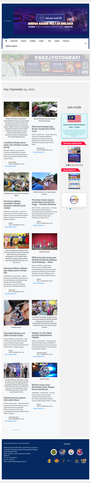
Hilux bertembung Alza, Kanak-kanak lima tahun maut (43, 128)
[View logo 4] (72, 207)
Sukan (56, 41)
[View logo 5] (74, 207)
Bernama (11, 223)
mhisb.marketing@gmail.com (17, 461)
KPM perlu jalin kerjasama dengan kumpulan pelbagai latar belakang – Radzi (44, 259)
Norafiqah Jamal (12, 162)
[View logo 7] (78, 207)
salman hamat (12, 290)
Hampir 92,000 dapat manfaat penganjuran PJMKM (42, 335)
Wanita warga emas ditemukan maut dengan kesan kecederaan (43, 387)
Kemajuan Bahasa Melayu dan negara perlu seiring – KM (16, 270)
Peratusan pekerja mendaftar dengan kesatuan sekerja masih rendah (15, 204)
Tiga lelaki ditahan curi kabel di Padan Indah (14, 334)
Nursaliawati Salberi (42, 352)
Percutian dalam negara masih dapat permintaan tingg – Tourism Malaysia (44, 202)
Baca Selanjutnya (10, 166)
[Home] (6, 41)
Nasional (13, 41)
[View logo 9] (82, 207)
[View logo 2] (68, 207)
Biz (49, 41)
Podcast (66, 41)
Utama (23, 41)
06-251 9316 (10, 459)
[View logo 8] (80, 207)
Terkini (33, 41)
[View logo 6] (76, 207)
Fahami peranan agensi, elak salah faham (15, 399)
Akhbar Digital (11, 46)
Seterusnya (15, 430)
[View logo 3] (70, 207)
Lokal (41, 41)
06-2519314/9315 (11, 457)
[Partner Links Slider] (74, 198)
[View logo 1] (66, 207)
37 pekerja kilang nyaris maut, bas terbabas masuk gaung (16, 144)
